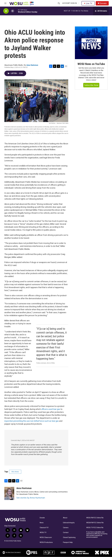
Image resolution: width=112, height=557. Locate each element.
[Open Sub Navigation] (78, 3)
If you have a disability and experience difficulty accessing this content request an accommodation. (96, 534)
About (65, 518)
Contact (65, 532)
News (42, 522)
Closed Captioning (69, 537)
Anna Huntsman (32, 65)
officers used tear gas (51, 409)
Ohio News (15, 472)
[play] (6, 11)
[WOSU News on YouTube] (91, 42)
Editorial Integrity (69, 522)
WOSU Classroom (46, 537)
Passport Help (68, 542)
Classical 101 (44, 527)
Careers (65, 527)
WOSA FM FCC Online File (95, 522)
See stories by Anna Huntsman (30, 497)
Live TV (89, 3)
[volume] (12, 11)
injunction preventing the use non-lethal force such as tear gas (31, 421)
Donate (103, 3)
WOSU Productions (46, 542)
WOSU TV (43, 532)
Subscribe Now (91, 85)
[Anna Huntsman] (9, 493)
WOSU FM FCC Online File (94, 518)
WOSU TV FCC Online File (94, 527)
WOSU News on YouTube (91, 64)
